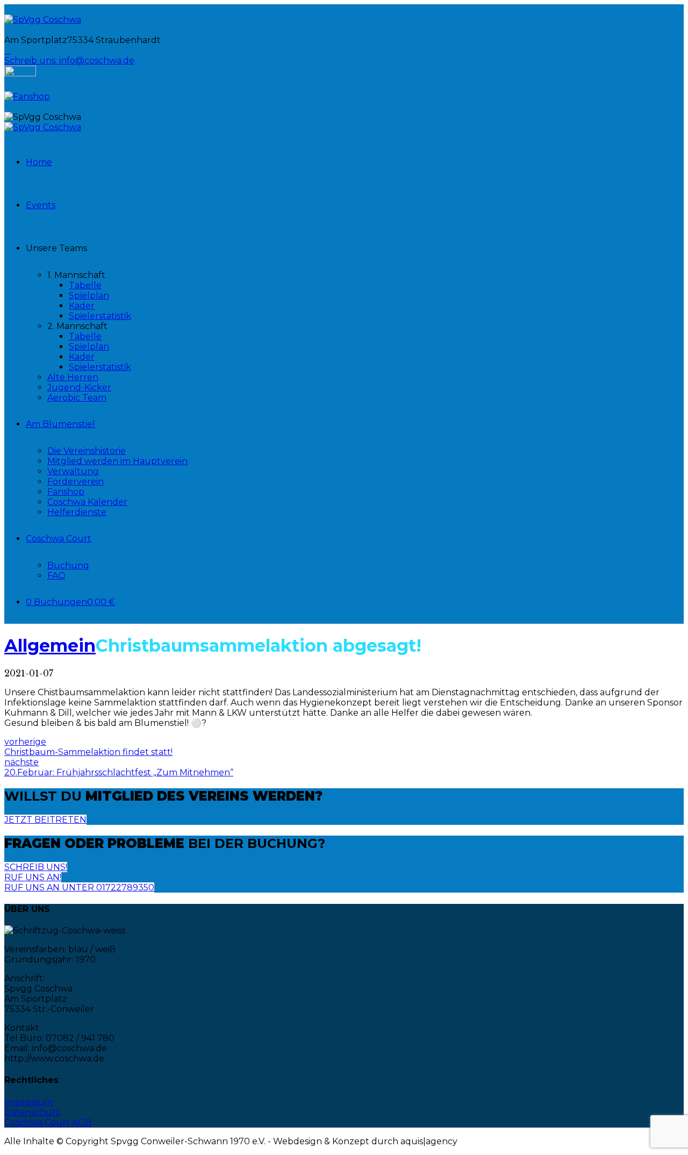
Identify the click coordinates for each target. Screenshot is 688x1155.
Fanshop (65, 492)
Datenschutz (32, 1112)
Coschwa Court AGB (47, 1122)
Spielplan (89, 295)
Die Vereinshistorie (86, 451)
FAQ (56, 576)
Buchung (68, 565)
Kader (82, 306)
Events (40, 205)
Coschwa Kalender (87, 502)
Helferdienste (76, 512)
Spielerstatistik (100, 316)
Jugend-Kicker (79, 387)
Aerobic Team (76, 398)
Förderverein (75, 481)
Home (39, 162)
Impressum (28, 1102)
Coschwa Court (58, 538)
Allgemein (50, 645)
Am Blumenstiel (60, 424)
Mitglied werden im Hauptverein (117, 461)
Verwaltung (73, 471)
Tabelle (85, 285)
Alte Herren (72, 377)
